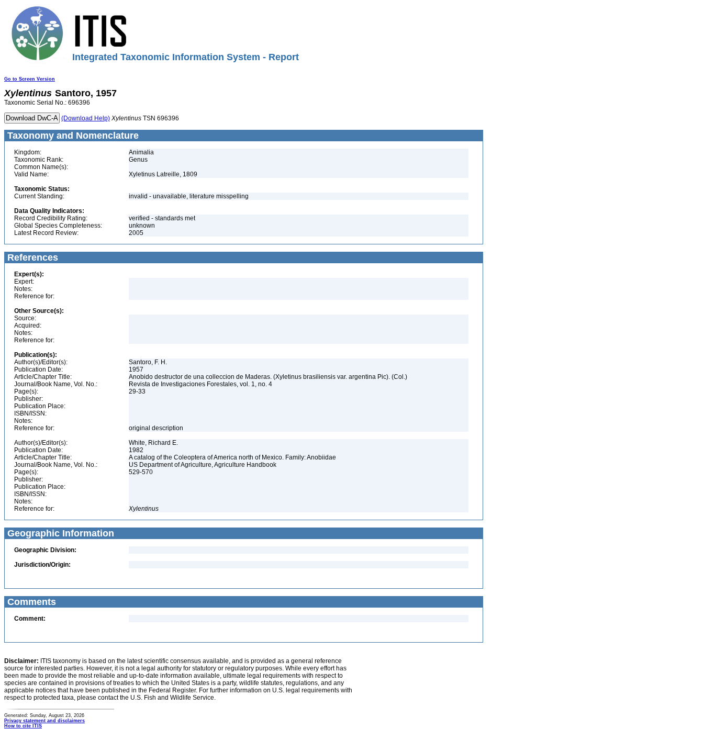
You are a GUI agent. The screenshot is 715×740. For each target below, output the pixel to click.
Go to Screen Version (29, 79)
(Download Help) (85, 118)
